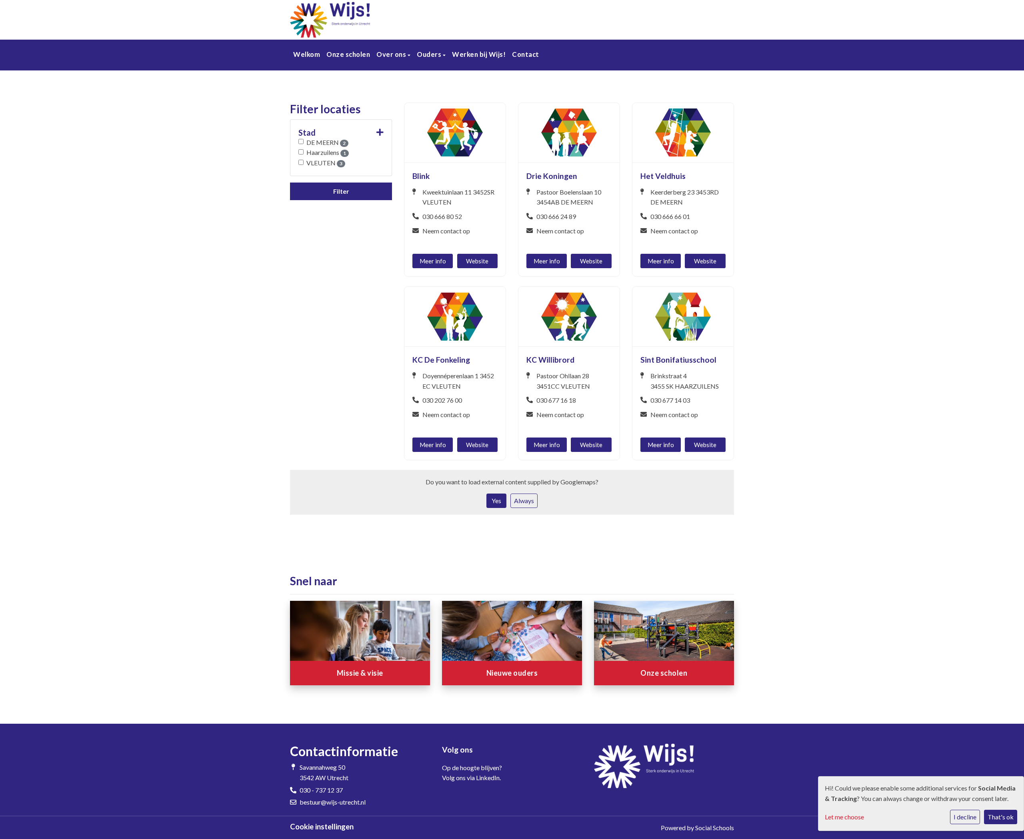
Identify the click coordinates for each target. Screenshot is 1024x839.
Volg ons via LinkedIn (471, 777)
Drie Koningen (551, 176)
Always (524, 500)
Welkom (306, 54)
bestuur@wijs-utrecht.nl (333, 802)
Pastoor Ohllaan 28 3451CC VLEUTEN (563, 381)
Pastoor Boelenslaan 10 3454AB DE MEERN (568, 197)
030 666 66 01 (670, 216)
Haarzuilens (326, 152)
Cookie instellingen (322, 826)
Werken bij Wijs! (479, 54)
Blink (421, 176)
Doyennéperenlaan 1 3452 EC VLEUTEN (458, 381)
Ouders (430, 54)
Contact (525, 54)
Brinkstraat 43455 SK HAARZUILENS (684, 381)
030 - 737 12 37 (321, 790)
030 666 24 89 (556, 216)
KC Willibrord (550, 359)
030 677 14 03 (670, 400)
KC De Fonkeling (441, 359)
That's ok (1001, 817)
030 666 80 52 (442, 216)
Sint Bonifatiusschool (678, 359)
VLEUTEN (324, 163)
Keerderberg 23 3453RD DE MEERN (684, 197)
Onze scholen (348, 54)
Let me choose (844, 817)
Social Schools (714, 827)
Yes (496, 500)
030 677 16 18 (556, 400)
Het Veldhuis (663, 176)
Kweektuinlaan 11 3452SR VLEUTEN (458, 197)
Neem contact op (446, 231)
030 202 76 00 (442, 400)
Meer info (433, 261)
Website (477, 261)
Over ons (392, 54)
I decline (965, 817)
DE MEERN (326, 142)
